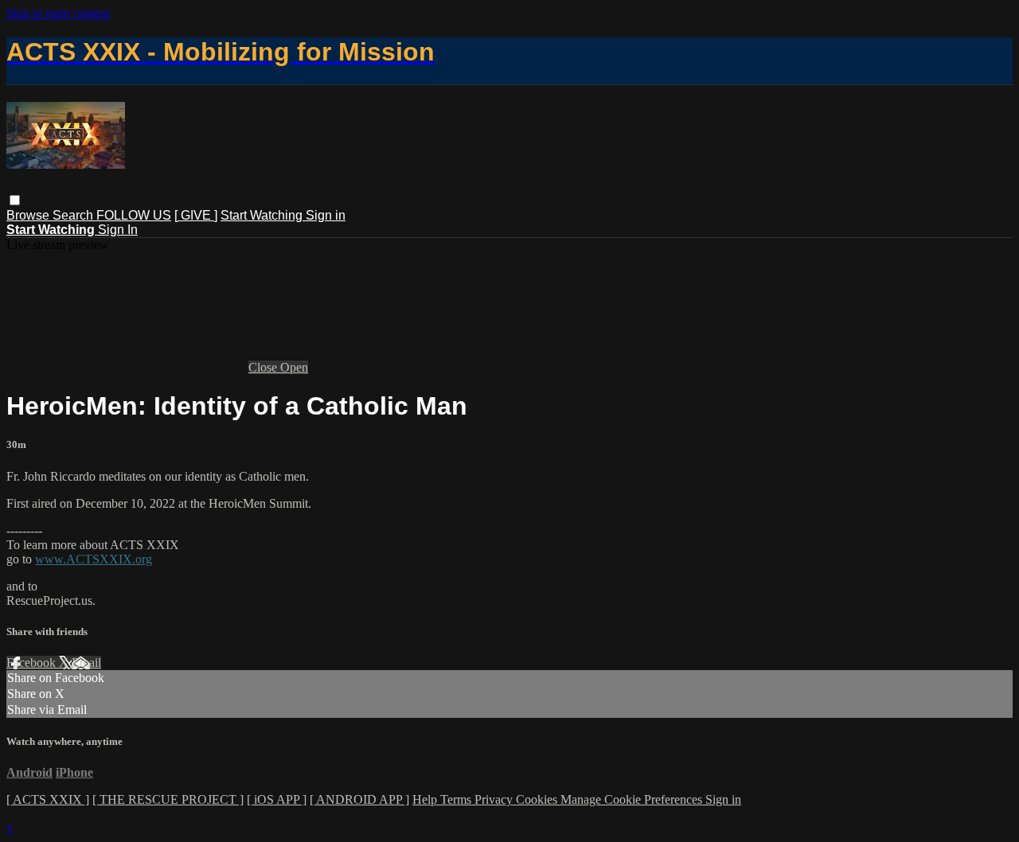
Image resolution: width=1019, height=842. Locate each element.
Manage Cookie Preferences (632, 799)
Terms (457, 799)
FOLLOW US (133, 215)
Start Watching (263, 215)
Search (74, 215)
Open (294, 367)
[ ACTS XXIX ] (47, 799)
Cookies (538, 799)
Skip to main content (58, 13)
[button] (15, 200)
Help (426, 799)
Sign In (118, 229)
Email (86, 662)
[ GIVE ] (195, 215)
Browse (29, 215)
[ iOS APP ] (276, 799)
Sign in (326, 215)
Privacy (495, 799)
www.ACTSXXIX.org (93, 559)
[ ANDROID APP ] (359, 799)
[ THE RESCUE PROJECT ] (168, 799)
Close (264, 367)
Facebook (32, 662)
